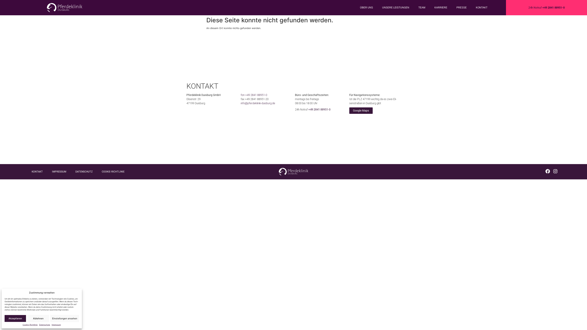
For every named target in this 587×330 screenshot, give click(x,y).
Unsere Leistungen (395, 7)
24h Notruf (546, 7)
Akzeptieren (15, 318)
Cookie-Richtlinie (30, 325)
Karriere (440, 7)
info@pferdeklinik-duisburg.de (258, 103)
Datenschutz (44, 325)
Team (421, 7)
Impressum (56, 325)
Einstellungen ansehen (64, 318)
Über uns (366, 7)
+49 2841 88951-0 (256, 95)
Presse (461, 7)
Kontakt (481, 7)
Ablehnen (38, 318)
